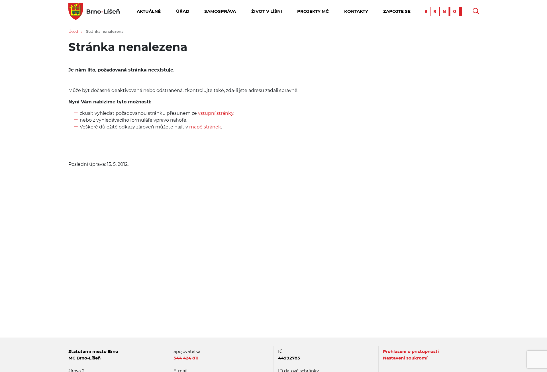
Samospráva (220, 11)
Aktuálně (149, 11)
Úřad (182, 11)
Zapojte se (397, 11)
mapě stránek (205, 127)
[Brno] (445, 11)
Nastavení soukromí (405, 358)
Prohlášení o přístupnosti (411, 351)
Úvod (73, 31)
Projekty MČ (313, 11)
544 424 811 (186, 358)
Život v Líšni (266, 11)
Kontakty (356, 11)
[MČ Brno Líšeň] (94, 11)
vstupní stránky (215, 113)
